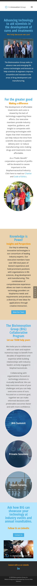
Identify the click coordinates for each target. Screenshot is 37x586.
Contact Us (18, 535)
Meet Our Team (18, 312)
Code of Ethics (20, 176)
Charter (28, 173)
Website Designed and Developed (14, 579)
